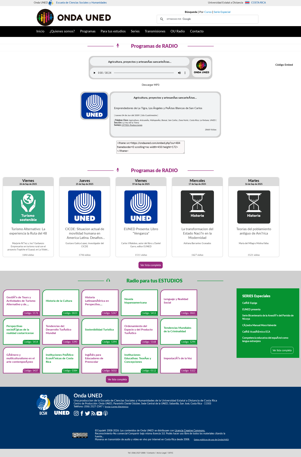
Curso (208, 12)
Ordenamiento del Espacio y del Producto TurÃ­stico (138, 330)
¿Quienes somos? (62, 31)
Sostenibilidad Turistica (99, 329)
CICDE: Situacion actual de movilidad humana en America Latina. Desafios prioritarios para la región (84, 234)
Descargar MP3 (150, 85)
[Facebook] (82, 413)
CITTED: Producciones (132, 125)
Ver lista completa (150, 265)
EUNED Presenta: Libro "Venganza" (141, 231)
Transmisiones (155, 31)
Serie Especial (222, 12)
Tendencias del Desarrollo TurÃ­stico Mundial (58, 330)
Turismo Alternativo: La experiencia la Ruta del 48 (28, 231)
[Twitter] (87, 413)
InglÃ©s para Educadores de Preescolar (94, 358)
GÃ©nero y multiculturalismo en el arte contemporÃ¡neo (20, 358)
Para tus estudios (113, 31)
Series (135, 31)
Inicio (40, 31)
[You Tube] (99, 413)
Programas (87, 31)
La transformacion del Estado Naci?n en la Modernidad (197, 234)
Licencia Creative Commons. (190, 430)
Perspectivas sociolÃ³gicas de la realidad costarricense (20, 330)
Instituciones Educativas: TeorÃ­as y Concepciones (137, 358)
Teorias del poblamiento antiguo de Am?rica (253, 231)
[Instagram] (76, 413)
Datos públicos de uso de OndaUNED (211, 440)
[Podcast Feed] (105, 413)
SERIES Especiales (256, 296)
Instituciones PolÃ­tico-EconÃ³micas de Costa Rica (60, 358)
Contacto (197, 31)
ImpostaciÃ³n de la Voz (178, 358)
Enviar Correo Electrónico (116, 407)
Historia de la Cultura (59, 300)
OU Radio (178, 31)
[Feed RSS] (93, 413)
